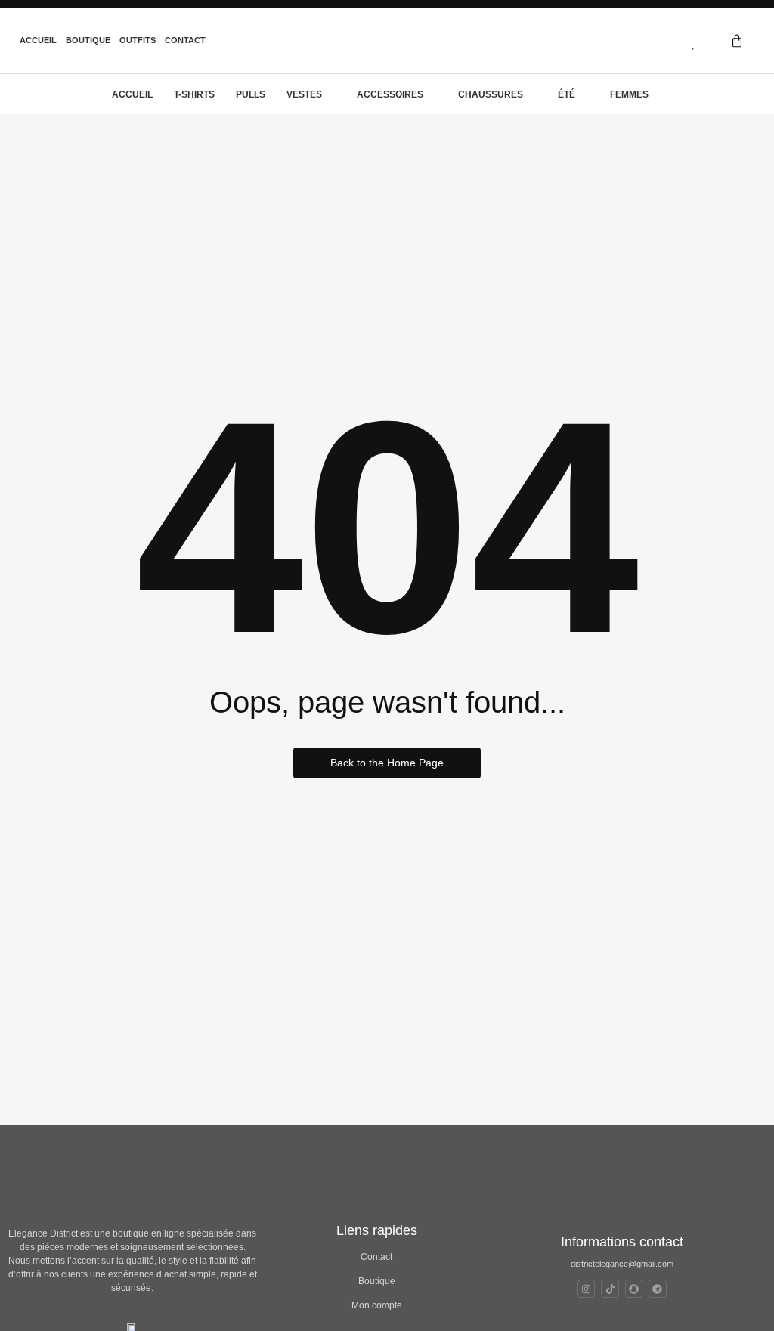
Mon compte (376, 1305)
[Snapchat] (633, 1288)
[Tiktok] (609, 1288)
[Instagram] (586, 1288)
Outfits (137, 40)
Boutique (88, 40)
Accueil (38, 40)
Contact (185, 40)
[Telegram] (657, 1288)
